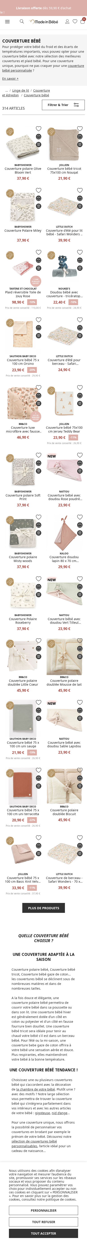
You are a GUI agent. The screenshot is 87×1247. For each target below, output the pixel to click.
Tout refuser (43, 1222)
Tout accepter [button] (43, 1233)
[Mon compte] (67, 22)
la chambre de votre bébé (35, 1089)
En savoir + (10, 78)
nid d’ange (59, 1113)
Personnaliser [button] (43, 1210)
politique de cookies (61, 1199)
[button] (7, 21)
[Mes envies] (75, 22)
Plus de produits (43, 908)
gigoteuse (42, 1113)
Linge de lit (20, 90)
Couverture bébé (36, 95)
